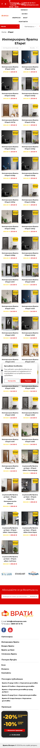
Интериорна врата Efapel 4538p (10, 174)
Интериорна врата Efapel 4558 (30, 414)
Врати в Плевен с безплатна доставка (18, 686)
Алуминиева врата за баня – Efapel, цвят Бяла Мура (30, 530)
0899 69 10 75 (28, 3)
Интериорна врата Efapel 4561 (10, 440)
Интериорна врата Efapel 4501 (10, 281)
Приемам (28, 381)
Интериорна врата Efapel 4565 (30, 440)
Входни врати (7, 646)
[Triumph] (33, 573)
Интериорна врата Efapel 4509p (30, 95)
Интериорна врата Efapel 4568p (30, 201)
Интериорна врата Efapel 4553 (10, 334)
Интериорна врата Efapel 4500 (10, 68)
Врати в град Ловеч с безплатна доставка (20, 683)
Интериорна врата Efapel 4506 (30, 334)
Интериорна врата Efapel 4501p (30, 68)
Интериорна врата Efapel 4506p (10, 95)
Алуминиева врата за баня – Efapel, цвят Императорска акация (10, 499)
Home (4, 32)
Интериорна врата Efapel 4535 (30, 307)
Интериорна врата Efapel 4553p (10, 201)
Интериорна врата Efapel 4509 (30, 281)
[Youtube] (5, 4)
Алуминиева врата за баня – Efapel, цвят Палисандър (30, 468)
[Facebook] (2, 4)
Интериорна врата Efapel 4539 (30, 387)
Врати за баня (7, 650)
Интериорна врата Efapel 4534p (10, 148)
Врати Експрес (9, 745)
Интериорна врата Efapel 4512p (30, 121)
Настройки (12, 381)
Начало (24, 10)
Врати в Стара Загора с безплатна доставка (16, 700)
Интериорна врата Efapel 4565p (10, 228)
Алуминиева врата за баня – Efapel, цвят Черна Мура (10, 530)
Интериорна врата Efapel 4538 (10, 387)
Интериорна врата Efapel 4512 (10, 361)
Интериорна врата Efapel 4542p (30, 254)
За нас (25, 14)
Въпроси (16, 18)
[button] (15, 3)
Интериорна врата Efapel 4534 (10, 307)
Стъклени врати (9, 654)
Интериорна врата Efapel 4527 (30, 361)
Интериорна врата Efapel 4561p (30, 228)
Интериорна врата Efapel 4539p (30, 174)
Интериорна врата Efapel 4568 (10, 414)
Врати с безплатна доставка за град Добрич (17, 691)
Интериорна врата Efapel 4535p (30, 148)
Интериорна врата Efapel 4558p (10, 254)
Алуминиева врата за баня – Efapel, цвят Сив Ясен (10, 559)
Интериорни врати (10, 642)
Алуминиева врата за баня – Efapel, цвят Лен (30, 497)
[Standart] (20, 573)
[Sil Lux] (6, 573)
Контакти (23, 21)
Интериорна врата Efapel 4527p (10, 121)
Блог (25, 18)
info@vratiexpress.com (30, 5)
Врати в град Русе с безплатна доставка (19, 695)
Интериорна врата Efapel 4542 (10, 467)
